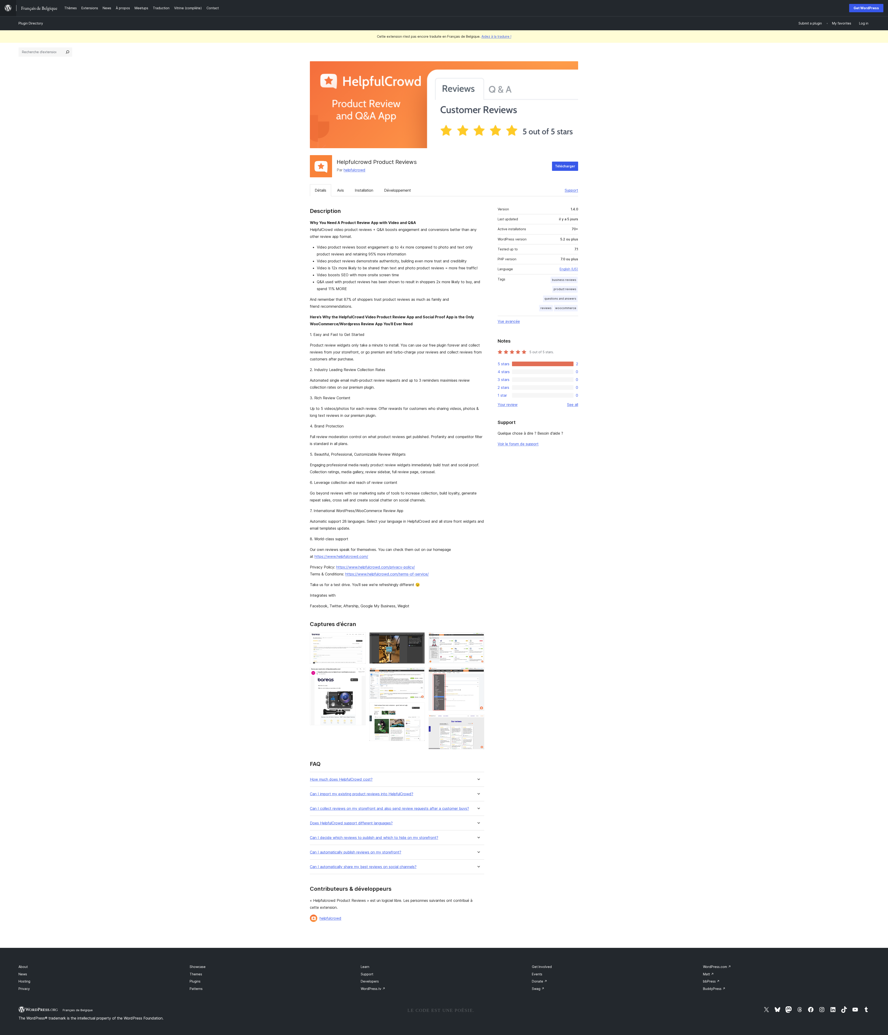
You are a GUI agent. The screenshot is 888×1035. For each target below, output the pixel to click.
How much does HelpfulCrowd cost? (341, 779)
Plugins (195, 981)
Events (537, 974)
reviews (546, 308)
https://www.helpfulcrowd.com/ (341, 556)
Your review (508, 404)
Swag (538, 989)
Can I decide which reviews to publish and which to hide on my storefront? (374, 837)
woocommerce (565, 308)
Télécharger (565, 166)
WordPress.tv (373, 989)
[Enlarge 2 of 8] (359, 673)
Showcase (198, 967)
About (23, 967)
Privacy (24, 989)
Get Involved (542, 967)
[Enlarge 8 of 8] (478, 720)
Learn (365, 967)
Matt (708, 974)
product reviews (565, 289)
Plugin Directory (30, 23)
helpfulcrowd (354, 170)
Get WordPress (866, 8)
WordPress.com (717, 967)
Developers (370, 981)
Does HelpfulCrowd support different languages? (351, 823)
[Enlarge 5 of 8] (418, 708)
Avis (340, 190)
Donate (539, 981)
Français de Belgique (78, 1010)
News (22, 974)
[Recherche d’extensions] (67, 52)
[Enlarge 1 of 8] (359, 638)
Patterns (196, 989)
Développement (397, 190)
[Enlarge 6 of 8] (478, 638)
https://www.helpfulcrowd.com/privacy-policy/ (375, 567)
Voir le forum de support (518, 444)
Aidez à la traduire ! (496, 36)
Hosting (24, 981)
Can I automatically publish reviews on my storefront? (355, 852)
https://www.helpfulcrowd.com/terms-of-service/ (387, 574)
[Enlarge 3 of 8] (418, 638)
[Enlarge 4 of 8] (418, 673)
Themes (196, 974)
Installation (364, 190)
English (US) (569, 269)
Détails (320, 190)
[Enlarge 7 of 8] (478, 673)
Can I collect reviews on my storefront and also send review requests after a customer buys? (389, 808)
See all (572, 404)
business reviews (564, 280)
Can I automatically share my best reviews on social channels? (363, 867)
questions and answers (560, 298)
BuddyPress (714, 989)
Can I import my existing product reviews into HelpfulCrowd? (361, 794)
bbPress (711, 981)
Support (571, 190)
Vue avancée (509, 321)
